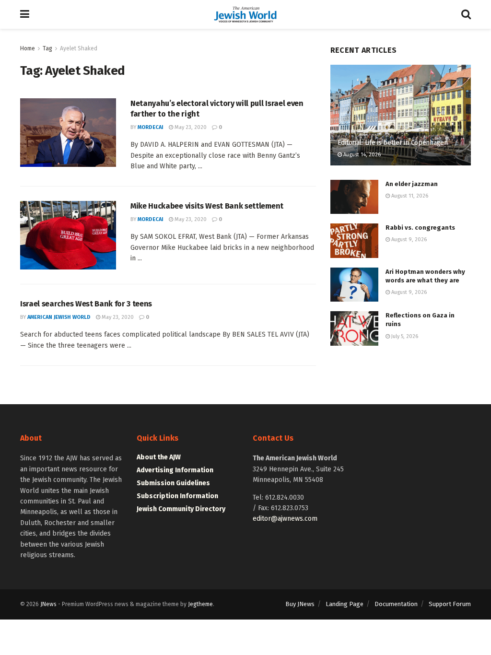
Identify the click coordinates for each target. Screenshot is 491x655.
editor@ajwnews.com (285, 519)
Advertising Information (175, 470)
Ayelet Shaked (78, 48)
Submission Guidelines (173, 483)
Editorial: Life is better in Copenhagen (393, 143)
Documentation (396, 604)
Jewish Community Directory (181, 509)
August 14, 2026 (361, 155)
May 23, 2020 (190, 127)
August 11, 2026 (409, 196)
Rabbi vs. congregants (420, 227)
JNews (48, 604)
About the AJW (159, 457)
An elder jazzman (412, 183)
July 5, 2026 (404, 336)
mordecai (151, 127)
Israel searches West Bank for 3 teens (86, 303)
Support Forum (450, 604)
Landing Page (344, 604)
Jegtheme (200, 604)
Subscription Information (177, 496)
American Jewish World (59, 317)
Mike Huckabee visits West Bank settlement (206, 206)
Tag (47, 48)
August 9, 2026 (408, 239)
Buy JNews (300, 604)
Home (27, 48)
